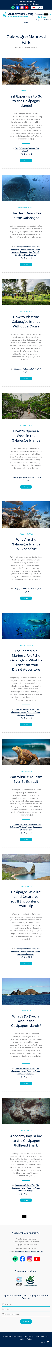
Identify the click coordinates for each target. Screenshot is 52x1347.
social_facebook (44, 1342)
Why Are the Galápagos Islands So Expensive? (26, 544)
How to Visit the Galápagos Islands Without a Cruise (26, 321)
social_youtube (41, 1342)
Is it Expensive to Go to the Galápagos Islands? (26, 101)
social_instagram (48, 1342)
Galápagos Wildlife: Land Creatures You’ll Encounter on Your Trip (26, 898)
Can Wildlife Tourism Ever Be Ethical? (26, 779)
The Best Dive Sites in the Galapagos (26, 215)
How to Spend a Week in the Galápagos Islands (26, 435)
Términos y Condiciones (34, 1336)
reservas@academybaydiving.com (26, 4)
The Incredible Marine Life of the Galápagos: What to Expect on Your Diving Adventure (26, 660)
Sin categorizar (30, 255)
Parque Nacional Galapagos (25, 824)
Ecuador (25, 151)
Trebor (29, 1339)
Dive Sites (19, 255)
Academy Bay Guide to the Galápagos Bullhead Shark (26, 1140)
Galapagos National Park (29, 148)
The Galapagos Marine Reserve (25, 825)
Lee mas (26, 160)
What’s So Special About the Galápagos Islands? (26, 1021)
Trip (16, 148)
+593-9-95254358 (30, 1)
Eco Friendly (34, 252)
